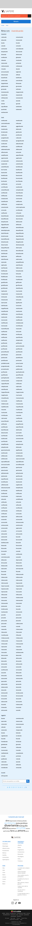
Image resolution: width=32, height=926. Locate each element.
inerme (28, 828)
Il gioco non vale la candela (23, 886)
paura (27, 831)
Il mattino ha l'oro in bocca (23, 879)
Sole (3, 870)
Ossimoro (5, 844)
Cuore (4, 879)
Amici (3, 881)
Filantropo (5, 846)
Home (2, 25)
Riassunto (20, 854)
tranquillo (23, 825)
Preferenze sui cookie (14, 919)
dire (7, 820)
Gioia (19, 859)
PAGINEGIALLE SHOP (21, 913)
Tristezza (20, 861)
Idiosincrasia (5, 848)
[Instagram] (12, 903)
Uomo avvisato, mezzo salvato (22, 872)
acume (20, 828)
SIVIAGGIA (21, 914)
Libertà (19, 845)
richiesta (19, 821)
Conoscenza (21, 852)
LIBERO (3, 913)
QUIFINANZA (26, 914)
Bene (3, 884)
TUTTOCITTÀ (13, 914)
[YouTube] (19, 903)
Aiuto (21, 919)
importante (12, 821)
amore (21, 830)
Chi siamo (7, 918)
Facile (19, 847)
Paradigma (21, 856)
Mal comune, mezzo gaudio (23, 883)
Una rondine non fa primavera (23, 875)
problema (10, 823)
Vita (3, 868)
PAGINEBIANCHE (6, 914)
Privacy (18, 918)
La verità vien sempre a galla (23, 868)
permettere (12, 828)
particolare (6, 831)
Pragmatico (21, 850)
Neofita (4, 855)
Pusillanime (5, 850)
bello (15, 831)
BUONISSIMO (13, 916)
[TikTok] (16, 903)
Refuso (4, 853)
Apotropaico (5, 859)
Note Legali (13, 918)
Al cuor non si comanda (21, 890)
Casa (3, 872)
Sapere (9, 11)
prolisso (24, 823)
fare (12, 830)
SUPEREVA (19, 916)
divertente (11, 825)
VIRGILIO (8, 913)
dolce (18, 823)
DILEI (17, 914)
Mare (3, 875)
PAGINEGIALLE (13, 913)
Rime (7, 25)
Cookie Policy (24, 918)
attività (24, 821)
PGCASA (28, 913)
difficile (5, 828)
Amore (4, 877)
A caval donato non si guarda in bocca (23, 894)
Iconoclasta (5, 857)
